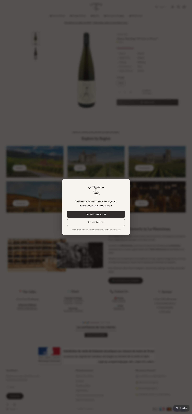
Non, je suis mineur (96, 222)
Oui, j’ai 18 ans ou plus (96, 214)
